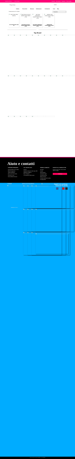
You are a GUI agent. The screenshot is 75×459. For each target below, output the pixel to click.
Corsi (54, 8)
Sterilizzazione (39, 8)
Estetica (17, 8)
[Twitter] (60, 188)
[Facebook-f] (57, 188)
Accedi (55, 4)
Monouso (32, 8)
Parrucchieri (24, 8)
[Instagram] (66, 188)
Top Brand (37, 33)
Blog (58, 8)
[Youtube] (63, 188)
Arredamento (47, 8)
